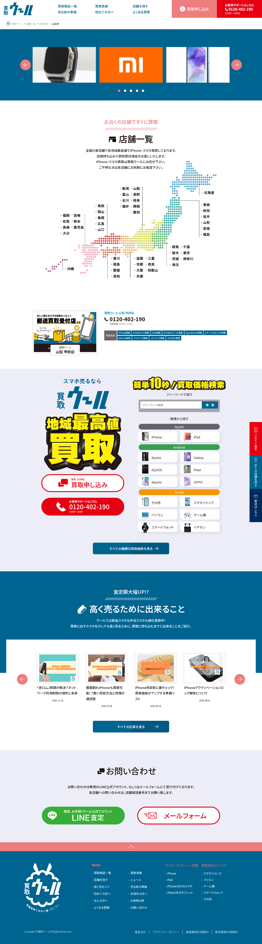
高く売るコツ (101, 886)
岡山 (98, 212)
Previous (25, 65)
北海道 (206, 192)
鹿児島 (75, 227)
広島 (98, 223)
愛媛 (113, 270)
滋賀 (136, 258)
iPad (170, 880)
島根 (98, 217)
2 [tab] (125, 91)
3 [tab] (131, 91)
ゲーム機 (209, 886)
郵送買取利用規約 (226, 932)
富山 (123, 194)
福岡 (63, 215)
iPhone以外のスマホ (179, 886)
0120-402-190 (127, 320)
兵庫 (136, 276)
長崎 (63, 227)
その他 (179, 492)
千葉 (183, 247)
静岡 (133, 206)
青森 (203, 205)
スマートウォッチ (213, 892)
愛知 (133, 212)
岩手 (203, 216)
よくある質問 (141, 12)
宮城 (203, 228)
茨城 (172, 259)
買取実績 (101, 6)
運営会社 (140, 932)
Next (236, 65)
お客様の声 (137, 900)
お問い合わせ (138, 907)
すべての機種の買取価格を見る (131, 548)
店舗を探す (140, 6)
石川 (123, 200)
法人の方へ (101, 900)
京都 (136, 264)
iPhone (171, 873)
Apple (179, 426)
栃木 (172, 253)
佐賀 (63, 221)
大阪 (136, 270)
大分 (63, 233)
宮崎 (74, 215)
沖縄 (67, 268)
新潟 (123, 188)
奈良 (148, 264)
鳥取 (98, 206)
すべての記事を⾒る (131, 726)
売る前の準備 (67, 12)
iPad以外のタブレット (180, 892)
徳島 (113, 264)
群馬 (172, 247)
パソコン (209, 880)
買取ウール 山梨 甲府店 (119, 313)
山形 (203, 222)
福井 (123, 206)
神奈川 (185, 259)
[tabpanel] (64, 65)
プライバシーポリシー (166, 932)
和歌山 (149, 270)
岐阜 (133, 200)
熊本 (74, 221)
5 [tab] (143, 91)
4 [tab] (137, 91)
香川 (113, 258)
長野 (133, 194)
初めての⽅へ (104, 12)
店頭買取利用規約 (197, 932)
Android (179, 447)
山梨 (133, 188)
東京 (183, 253)
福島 (203, 234)
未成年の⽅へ (138, 893)
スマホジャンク (212, 873)
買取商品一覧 (67, 6)
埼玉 (172, 264)
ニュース (135, 880)
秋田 (203, 210)
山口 (98, 229)
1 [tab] (119, 91)
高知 (113, 276)
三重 (148, 258)
